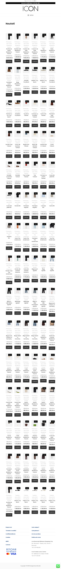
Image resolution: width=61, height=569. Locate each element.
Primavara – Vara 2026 (9, 42)
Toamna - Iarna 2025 (17, 496)
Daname (17, 267)
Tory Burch (26, 79)
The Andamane (17, 235)
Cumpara (9, 61)
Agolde (35, 267)
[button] (30, 15)
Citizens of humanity (52, 300)
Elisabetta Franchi (9, 46)
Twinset (26, 112)
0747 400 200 (30, 1)
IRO (52, 173)
